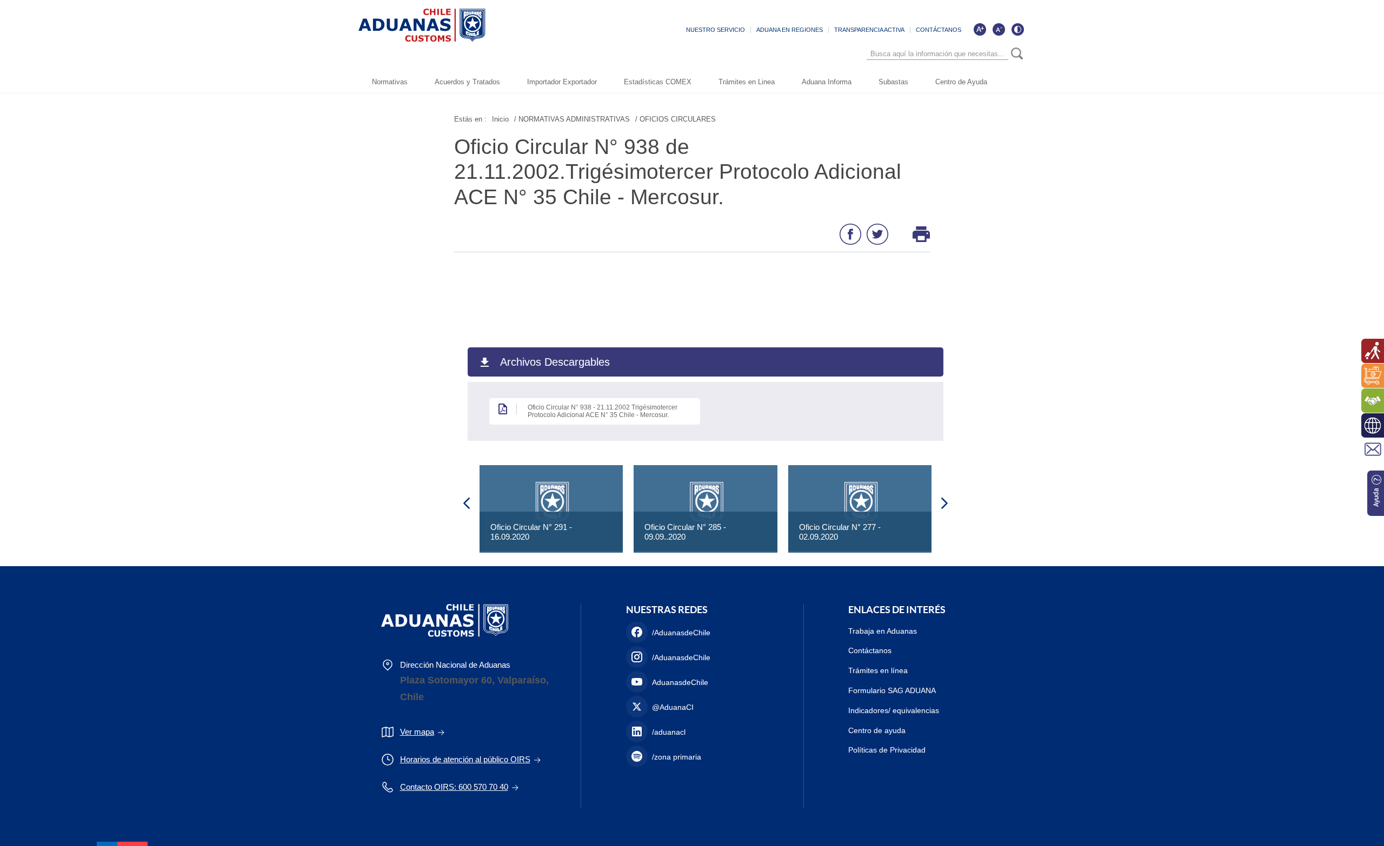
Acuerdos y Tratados (467, 82)
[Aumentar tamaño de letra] (979, 29)
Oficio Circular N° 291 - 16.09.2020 (531, 531)
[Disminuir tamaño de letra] (998, 29)
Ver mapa (417, 731)
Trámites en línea (878, 670)
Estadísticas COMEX (657, 82)
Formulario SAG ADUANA (892, 690)
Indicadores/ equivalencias (893, 710)
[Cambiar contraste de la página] (1017, 29)
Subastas (893, 82)
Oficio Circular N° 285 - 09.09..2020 (685, 531)
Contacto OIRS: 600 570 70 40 (454, 786)
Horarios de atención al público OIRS (465, 759)
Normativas (390, 82)
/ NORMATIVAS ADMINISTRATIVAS (572, 119)
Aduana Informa (826, 82)
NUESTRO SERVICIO (715, 29)
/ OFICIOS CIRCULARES (675, 119)
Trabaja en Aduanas (882, 631)
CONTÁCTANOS (938, 29)
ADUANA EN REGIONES (789, 29)
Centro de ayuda (877, 730)
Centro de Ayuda (961, 82)
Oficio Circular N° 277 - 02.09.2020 (840, 531)
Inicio (500, 119)
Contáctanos (869, 650)
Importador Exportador (562, 82)
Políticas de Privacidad (887, 750)
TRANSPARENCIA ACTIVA (869, 29)
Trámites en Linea (746, 82)
